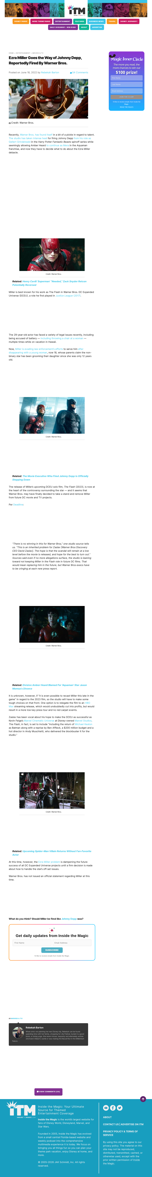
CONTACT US (111, 1124)
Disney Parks (20, 21)
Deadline (18, 504)
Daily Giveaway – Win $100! (63, 27)
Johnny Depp (69, 918)
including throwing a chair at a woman (62, 338)
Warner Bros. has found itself (36, 134)
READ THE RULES (126, 107)
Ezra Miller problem (49, 861)
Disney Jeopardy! (129, 21)
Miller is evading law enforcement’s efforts (39, 349)
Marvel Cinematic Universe (39, 720)
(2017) (68, 295)
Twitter (120, 1108)
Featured (79, 21)
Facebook (113, 1108)
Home (11, 53)
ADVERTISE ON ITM (132, 1124)
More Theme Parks (41, 21)
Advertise (97, 27)
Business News (96, 21)
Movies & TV (37, 53)
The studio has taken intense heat (28, 138)
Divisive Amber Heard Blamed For (42, 685)
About (84, 27)
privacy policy (110, 1145)
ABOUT (107, 1117)
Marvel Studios (83, 720)
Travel (112, 21)
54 (80, 72)
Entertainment (62, 21)
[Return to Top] (143, 1099)
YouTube (106, 1108)
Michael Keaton (83, 724)
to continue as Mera (57, 145)
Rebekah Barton (50, 72)
